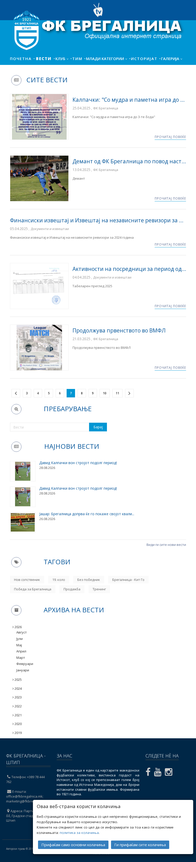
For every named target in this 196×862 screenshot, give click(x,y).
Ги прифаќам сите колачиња (140, 844)
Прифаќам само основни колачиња (73, 844)
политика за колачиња (79, 832)
